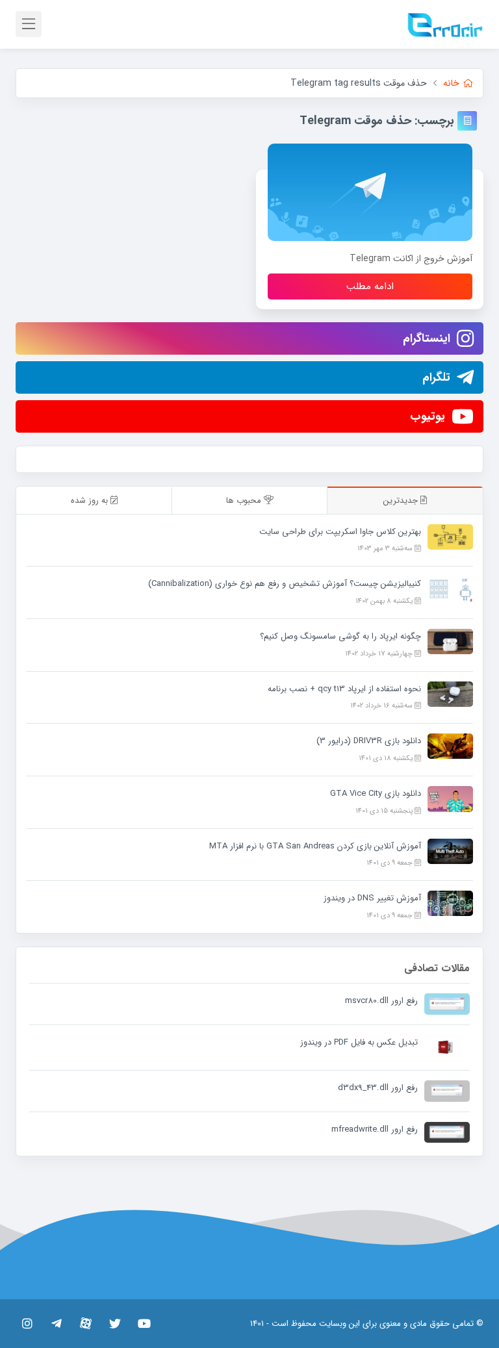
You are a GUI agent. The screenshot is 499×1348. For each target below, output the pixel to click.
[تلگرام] (56, 1323)
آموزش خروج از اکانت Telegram (411, 258)
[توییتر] (114, 1323)
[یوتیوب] (144, 1323)
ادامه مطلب (370, 286)
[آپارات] (85, 1323)
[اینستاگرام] (27, 1323)
